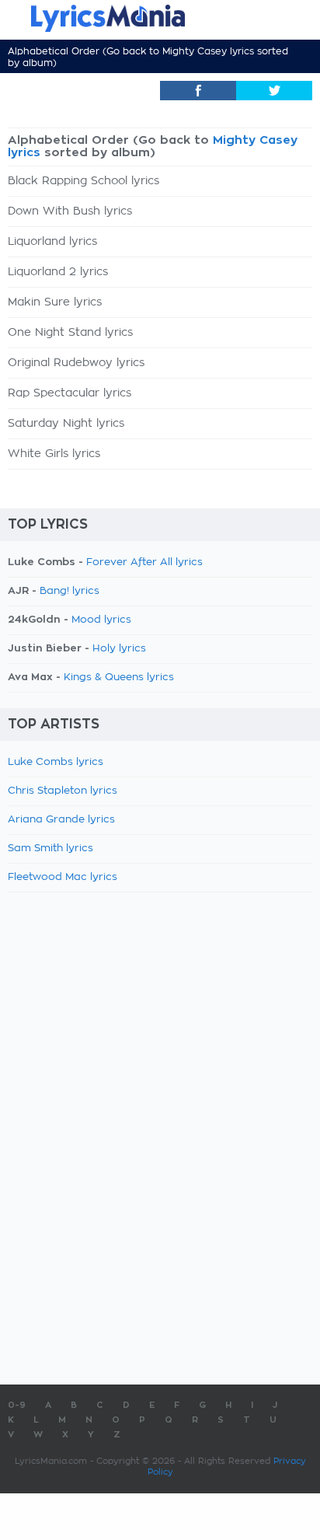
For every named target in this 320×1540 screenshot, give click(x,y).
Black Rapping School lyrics (83, 181)
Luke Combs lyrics (55, 762)
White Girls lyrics (54, 454)
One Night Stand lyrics (70, 332)
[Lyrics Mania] (160, 18)
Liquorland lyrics (52, 241)
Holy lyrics (119, 649)
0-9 (17, 1405)
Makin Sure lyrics (55, 302)
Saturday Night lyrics (66, 423)
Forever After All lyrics (144, 562)
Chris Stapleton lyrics (62, 791)
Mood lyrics (101, 620)
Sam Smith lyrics (50, 848)
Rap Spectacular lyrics (69, 393)
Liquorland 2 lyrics (58, 272)
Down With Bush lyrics (70, 211)
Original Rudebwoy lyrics (76, 363)
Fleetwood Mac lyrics (62, 877)
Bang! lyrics (69, 591)
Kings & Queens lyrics (119, 677)
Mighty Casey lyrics (208, 51)
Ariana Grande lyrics (61, 820)
